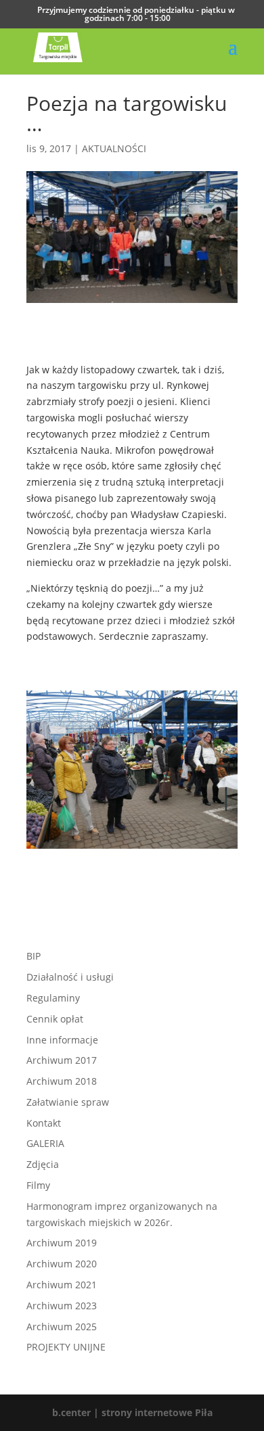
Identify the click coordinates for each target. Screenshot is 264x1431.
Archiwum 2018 (61, 1081)
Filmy (38, 1185)
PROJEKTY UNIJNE (66, 1346)
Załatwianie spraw (67, 1102)
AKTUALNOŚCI (114, 148)
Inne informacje (62, 1039)
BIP (33, 955)
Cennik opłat (54, 1018)
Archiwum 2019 (61, 1242)
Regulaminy (53, 997)
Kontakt (43, 1123)
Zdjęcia (42, 1164)
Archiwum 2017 (61, 1060)
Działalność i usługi (70, 976)
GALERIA (45, 1143)
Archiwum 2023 (61, 1305)
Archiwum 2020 (61, 1263)
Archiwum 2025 (61, 1326)
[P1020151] (132, 848)
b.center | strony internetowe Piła (132, 1412)
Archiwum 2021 (61, 1284)
